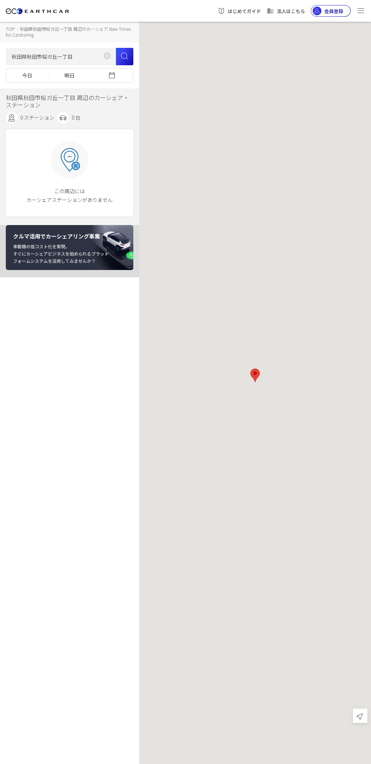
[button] (255, 375)
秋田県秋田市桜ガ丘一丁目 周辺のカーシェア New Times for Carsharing (68, 32)
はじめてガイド (244, 11)
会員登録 (333, 11)
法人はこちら (291, 11)
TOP (10, 29)
